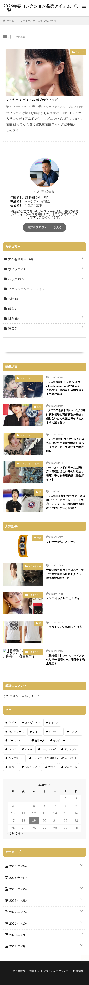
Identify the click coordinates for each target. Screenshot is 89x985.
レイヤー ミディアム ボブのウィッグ (32, 99)
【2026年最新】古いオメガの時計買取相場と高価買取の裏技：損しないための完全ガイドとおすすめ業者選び (65, 416)
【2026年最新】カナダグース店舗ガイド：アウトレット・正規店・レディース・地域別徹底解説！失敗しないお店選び (65, 502)
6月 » (19, 833)
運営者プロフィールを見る (44, 227)
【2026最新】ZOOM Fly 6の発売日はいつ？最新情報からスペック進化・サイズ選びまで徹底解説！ (65, 445)
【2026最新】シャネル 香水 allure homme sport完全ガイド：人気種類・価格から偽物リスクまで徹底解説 (65, 388)
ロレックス (55, 731)
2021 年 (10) (17, 923)
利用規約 (78, 971)
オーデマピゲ (48, 749)
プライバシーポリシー (56, 971)
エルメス (75, 731)
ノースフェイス (17, 740)
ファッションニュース (26, 289)
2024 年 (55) (17, 889)
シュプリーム (15, 758)
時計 (13, 299)
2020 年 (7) (16, 935)
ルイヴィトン (32, 722)
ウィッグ (16, 269)
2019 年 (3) (16, 946)
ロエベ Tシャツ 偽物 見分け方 (64, 627)
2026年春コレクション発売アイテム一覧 (37, 8)
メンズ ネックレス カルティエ (64, 598)
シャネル (54, 722)
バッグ (15, 279)
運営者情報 (19, 971)
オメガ (28, 749)
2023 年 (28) (17, 900)
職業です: (16, 201)
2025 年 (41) (17, 877)
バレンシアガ (32, 767)
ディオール (70, 767)
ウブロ (52, 767)
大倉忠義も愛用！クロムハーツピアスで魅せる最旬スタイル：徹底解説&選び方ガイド (65, 574)
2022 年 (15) (17, 912)
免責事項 (34, 971)
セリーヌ (39, 740)
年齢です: (16, 197)
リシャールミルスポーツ (61, 541)
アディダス (70, 749)
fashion (12, 722)
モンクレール (60, 740)
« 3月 (11, 833)
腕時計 (12, 767)
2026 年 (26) (17, 866)
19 (34, 820)
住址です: (16, 205)
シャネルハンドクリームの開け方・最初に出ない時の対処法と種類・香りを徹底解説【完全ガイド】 (65, 473)
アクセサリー (20, 259)
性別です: (35, 197)
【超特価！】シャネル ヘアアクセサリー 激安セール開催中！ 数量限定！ (65, 659)
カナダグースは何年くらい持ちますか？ (54, 758)
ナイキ (36, 731)
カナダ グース (16, 731)
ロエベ (12, 749)
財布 (13, 318)
